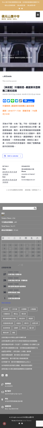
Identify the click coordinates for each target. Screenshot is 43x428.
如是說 (18, 323)
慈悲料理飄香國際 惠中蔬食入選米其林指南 (16, 355)
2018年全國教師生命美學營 (15, 190)
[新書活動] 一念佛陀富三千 (32, 190)
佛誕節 (31, 318)
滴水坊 (24, 328)
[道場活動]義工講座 (14, 292)
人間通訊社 (6, 314)
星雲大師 (35, 323)
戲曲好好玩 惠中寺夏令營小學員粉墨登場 (15, 358)
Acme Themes (27, 421)
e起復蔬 (5, 309)
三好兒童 (14, 309)
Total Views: (6, 226)
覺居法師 (6, 333)
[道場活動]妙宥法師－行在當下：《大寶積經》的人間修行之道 (20, 344)
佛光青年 (22, 318)
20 (27, 252)
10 (10, 248)
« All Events (7, 76)
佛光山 (16, 314)
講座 (13, 333)
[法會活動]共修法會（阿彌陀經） (18, 280)
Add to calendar (12, 156)
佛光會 (24, 314)
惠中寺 (26, 323)
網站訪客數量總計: (8, 230)
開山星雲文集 (21, 5)
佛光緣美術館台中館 (9, 318)
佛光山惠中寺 (11, 16)
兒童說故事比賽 (8, 323)
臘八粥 (32, 328)
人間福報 (33, 309)
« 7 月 (20, 265)
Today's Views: (7, 218)
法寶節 (16, 328)
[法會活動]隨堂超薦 (14, 298)
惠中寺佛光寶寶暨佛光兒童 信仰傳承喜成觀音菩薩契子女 (22, 2)
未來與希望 (6, 328)
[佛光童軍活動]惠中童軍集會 (17, 286)
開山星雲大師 (31, 5)
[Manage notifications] (4, 423)
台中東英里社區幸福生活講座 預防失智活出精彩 (17, 365)
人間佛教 (23, 309)
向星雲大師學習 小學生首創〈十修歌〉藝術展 (16, 351)
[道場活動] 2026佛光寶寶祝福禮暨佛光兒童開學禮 (17, 369)
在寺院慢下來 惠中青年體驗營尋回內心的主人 (16, 362)
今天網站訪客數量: (8, 222)
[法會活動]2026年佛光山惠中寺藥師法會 (14, 337)
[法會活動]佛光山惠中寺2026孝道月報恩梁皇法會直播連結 (19, 341)
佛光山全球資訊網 (10, 5)
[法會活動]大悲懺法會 (15, 274)
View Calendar (6, 303)
